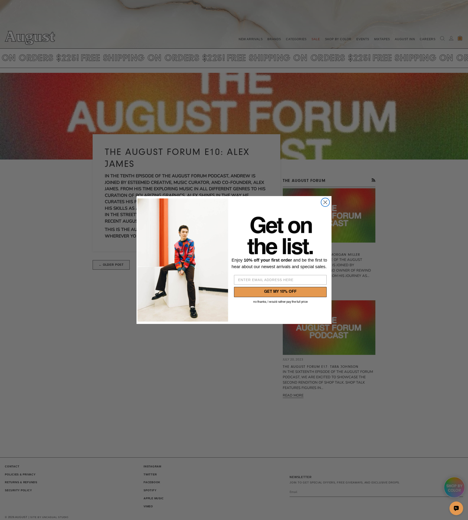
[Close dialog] (325, 202)
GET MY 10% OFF (280, 292)
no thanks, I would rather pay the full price (280, 302)
